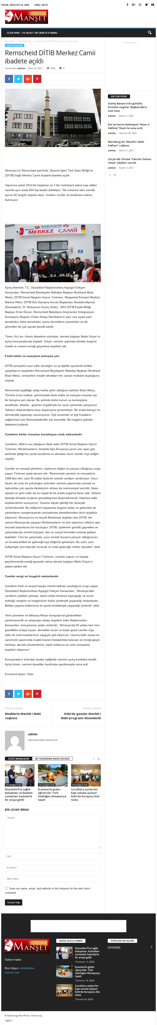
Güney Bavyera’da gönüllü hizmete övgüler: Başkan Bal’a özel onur (127, 107)
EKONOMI (114, 947)
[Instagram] (140, 5)
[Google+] (133, 5)
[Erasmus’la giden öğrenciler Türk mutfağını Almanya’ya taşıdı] (53, 775)
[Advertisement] (104, 17)
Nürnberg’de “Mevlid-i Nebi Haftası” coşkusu (126, 143)
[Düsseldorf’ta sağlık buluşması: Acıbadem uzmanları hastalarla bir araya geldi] (20, 775)
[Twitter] (146, 5)
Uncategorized (24, 41)
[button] (149, 32)
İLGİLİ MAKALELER (18, 758)
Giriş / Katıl (41, 4)
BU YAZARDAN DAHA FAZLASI (52, 758)
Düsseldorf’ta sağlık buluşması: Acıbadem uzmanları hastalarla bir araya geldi (19, 794)
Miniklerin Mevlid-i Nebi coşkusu (23, 716)
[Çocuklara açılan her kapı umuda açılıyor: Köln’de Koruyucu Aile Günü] (86, 775)
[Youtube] (152, 5)
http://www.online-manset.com (43, 740)
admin (21, 68)
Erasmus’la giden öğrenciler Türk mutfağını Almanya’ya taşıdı (52, 794)
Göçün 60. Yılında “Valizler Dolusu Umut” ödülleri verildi (129, 161)
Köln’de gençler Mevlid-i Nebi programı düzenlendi (81, 716)
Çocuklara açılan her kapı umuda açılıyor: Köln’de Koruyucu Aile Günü (85, 794)
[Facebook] (127, 5)
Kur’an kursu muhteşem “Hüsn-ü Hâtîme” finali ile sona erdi (128, 126)
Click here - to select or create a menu (32, 32)
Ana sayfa (9, 41)
